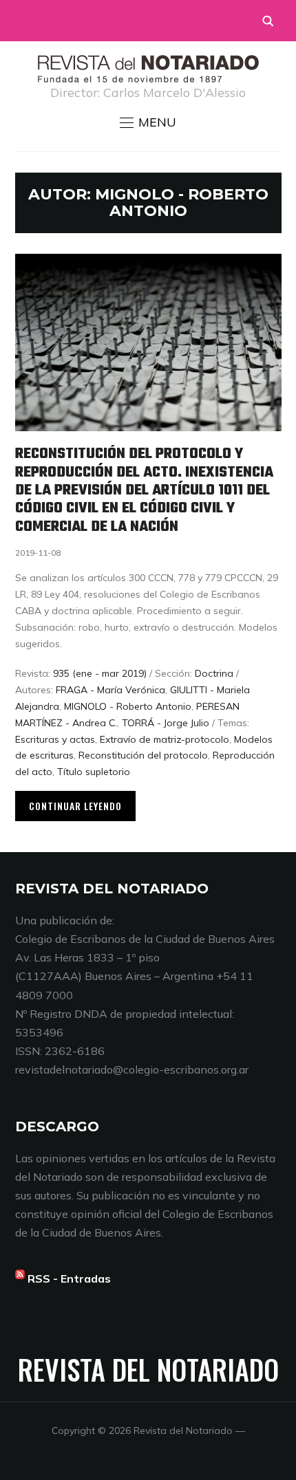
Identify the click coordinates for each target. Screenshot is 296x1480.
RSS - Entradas (69, 1278)
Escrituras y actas (55, 739)
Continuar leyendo (75, 805)
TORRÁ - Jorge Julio (165, 723)
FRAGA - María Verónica (110, 690)
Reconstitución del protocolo (143, 755)
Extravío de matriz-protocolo (164, 739)
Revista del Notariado (148, 1369)
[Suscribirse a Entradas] (20, 1278)
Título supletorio (93, 771)
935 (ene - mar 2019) (100, 673)
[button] (148, 122)
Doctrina (214, 673)
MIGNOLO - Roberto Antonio (127, 706)
